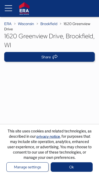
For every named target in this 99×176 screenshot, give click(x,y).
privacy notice (48, 136)
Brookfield (48, 23)
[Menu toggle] (8, 8)
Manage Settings (27, 167)
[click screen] (49, 96)
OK (71, 167)
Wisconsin (26, 23)
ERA (8, 23)
